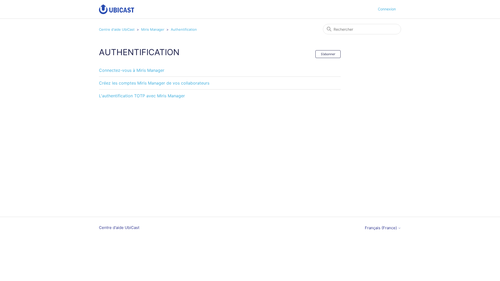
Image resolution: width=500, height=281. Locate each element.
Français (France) (381, 228)
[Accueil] (116, 9)
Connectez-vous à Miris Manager (131, 70)
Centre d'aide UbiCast (117, 29)
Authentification (184, 29)
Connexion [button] (387, 9)
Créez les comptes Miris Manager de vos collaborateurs (154, 83)
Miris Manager (152, 29)
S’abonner (328, 54)
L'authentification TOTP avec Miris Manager (142, 95)
